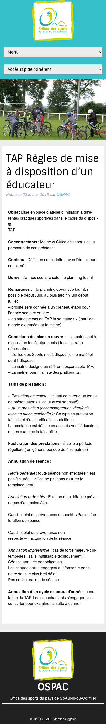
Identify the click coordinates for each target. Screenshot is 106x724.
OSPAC (63, 194)
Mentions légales (64, 719)
